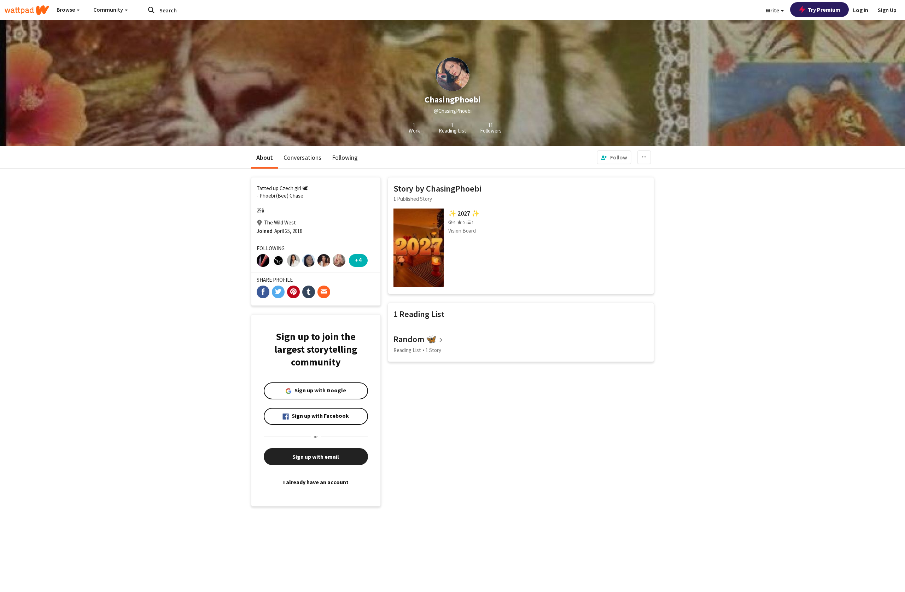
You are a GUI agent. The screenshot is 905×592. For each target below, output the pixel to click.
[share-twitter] (278, 292)
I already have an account (316, 482)
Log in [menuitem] (860, 9)
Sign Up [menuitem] (887, 9)
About (264, 157)
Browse (66, 9)
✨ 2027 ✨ (463, 213)
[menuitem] (614, 157)
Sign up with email (315, 456)
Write (773, 10)
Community (108, 9)
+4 (358, 260)
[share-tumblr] (308, 292)
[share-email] (323, 292)
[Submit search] (151, 10)
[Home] (27, 10)
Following (345, 157)
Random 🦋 (415, 339)
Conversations (302, 157)
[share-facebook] (263, 292)
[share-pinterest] (293, 292)
